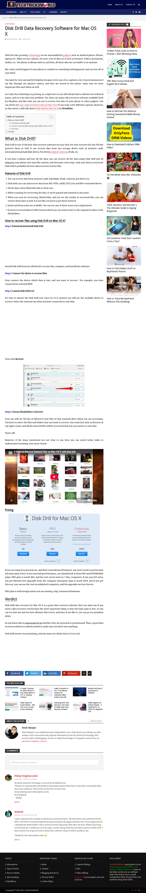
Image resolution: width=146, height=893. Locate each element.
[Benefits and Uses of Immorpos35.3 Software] (79, 692)
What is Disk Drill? (16, 120)
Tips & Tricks (35, 12)
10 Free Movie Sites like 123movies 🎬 (124, 176)
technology (34, 55)
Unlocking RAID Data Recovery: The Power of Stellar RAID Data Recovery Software (61, 706)
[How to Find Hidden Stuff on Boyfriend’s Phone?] (124, 256)
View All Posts (96, 721)
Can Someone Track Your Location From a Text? (124, 240)
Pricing (15, 129)
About (44, 864)
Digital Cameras (59, 152)
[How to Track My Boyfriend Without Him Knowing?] (124, 286)
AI (44, 12)
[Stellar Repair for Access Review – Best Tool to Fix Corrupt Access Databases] (12, 706)
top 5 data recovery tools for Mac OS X (38, 105)
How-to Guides (13, 873)
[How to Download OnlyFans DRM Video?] (124, 132)
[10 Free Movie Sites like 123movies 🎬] (124, 162)
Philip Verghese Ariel (26, 776)
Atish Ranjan (12, 39)
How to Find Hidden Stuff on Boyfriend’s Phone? (121, 270)
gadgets (67, 55)
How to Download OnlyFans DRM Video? (123, 146)
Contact (45, 869)
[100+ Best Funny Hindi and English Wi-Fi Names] (124, 68)
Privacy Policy (48, 877)
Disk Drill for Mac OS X (47, 108)
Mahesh (18, 812)
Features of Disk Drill (20, 123)
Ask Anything (13, 877)
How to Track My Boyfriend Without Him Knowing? (120, 300)
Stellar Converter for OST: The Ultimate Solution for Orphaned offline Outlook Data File (61, 693)
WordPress (11, 881)
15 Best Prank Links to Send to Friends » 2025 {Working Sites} (122, 52)
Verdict (11, 132)
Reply (17, 802)
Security (63, 12)
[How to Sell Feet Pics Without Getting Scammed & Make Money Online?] (124, 98)
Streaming (53, 12)
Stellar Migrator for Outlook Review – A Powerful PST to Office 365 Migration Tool (95, 707)
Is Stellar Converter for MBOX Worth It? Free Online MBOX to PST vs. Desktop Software (27, 693)
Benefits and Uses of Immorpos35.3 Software (95, 691)
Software (9, 24)
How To (23, 12)
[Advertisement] (54, 48)
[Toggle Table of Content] (50, 117)
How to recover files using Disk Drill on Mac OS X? (32, 126)
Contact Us (130, 5)
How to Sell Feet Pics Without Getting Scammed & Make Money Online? (123, 114)
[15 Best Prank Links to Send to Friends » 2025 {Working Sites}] (124, 38)
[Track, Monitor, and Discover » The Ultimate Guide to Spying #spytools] (124, 192)
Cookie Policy (47, 881)
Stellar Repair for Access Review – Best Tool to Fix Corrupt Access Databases (27, 706)
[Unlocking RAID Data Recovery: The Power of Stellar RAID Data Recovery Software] (45, 706)
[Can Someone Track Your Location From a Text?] (124, 225)
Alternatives (12, 12)
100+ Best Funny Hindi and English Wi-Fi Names (120, 82)
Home (110, 5)
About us (119, 5)
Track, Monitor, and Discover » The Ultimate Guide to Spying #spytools (122, 208)
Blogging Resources (50, 873)
